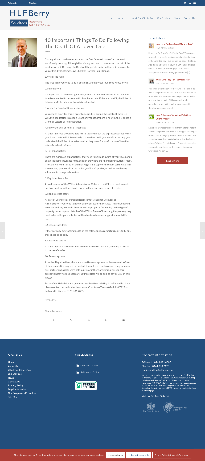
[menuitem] (111, 18)
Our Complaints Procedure (22, 393)
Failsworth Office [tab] (90, 372)
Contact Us (14, 381)
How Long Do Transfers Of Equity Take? (174, 44)
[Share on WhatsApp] (88, 320)
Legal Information (17, 389)
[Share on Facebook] (53, 320)
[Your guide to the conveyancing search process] (202, 230)
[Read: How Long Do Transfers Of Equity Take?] (151, 46)
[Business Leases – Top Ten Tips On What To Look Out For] (2, 230)
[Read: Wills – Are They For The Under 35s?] (151, 81)
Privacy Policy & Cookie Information (172, 455)
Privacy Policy (15, 385)
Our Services (15, 373)
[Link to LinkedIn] (189, 3)
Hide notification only (139, 455)
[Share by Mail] (123, 320)
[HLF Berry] (29, 18)
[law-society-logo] (151, 408)
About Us (13, 366)
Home (11, 362)
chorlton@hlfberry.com (160, 369)
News (11, 377)
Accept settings (115, 455)
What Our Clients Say (19, 369)
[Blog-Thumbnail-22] (22, 52)
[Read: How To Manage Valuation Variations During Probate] (151, 117)
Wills (47, 51)
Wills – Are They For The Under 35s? (173, 79)
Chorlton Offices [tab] (89, 365)
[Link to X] (185, 3)
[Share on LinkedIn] (106, 320)
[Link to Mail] (194, 3)
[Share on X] (71, 320)
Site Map (12, 396)
